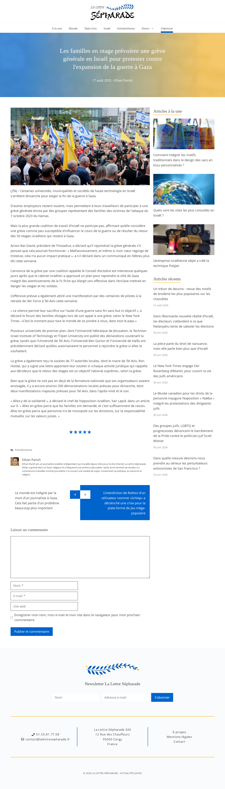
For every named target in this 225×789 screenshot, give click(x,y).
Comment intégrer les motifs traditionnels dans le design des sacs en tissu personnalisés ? (183, 160)
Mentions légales (179, 737)
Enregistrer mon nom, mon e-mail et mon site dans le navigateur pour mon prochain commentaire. (77, 617)
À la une (57, 28)
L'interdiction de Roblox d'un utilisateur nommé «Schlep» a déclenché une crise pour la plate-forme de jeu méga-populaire (123, 503)
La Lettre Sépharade (105, 773)
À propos (179, 732)
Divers (145, 28)
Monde (73, 28)
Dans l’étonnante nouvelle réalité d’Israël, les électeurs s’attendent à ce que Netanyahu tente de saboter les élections (183, 321)
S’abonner (167, 28)
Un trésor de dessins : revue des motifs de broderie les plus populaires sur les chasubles (182, 294)
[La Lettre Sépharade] (112, 11)
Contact (179, 741)
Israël (107, 28)
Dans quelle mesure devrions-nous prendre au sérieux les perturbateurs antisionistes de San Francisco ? (180, 463)
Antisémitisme (126, 28)
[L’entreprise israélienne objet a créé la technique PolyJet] (183, 252)
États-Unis (91, 28)
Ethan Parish (123, 80)
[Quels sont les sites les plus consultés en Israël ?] (183, 202)
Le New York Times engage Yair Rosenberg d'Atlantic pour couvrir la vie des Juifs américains (182, 371)
